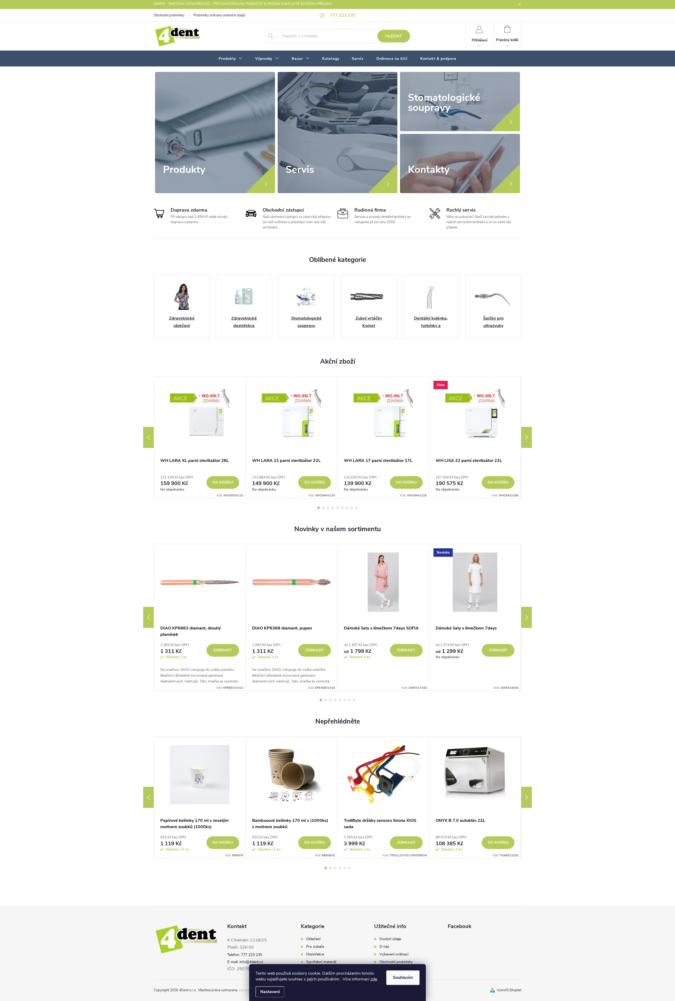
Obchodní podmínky (169, 15)
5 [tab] (337, 507)
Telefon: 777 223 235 (244, 954)
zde (373, 979)
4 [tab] (332, 507)
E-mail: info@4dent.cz (245, 961)
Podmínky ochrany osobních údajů (219, 15)
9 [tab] (356, 507)
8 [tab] (351, 507)
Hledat (393, 36)
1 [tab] (318, 507)
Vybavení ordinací (393, 954)
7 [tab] (347, 507)
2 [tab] (323, 507)
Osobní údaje (390, 939)
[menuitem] (230, 59)
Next (526, 437)
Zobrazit (223, 650)
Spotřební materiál (321, 962)
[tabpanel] (200, 437)
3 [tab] (328, 507)
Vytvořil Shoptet (509, 990)
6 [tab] (342, 507)
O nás (384, 947)
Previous (148, 437)
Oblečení (313, 939)
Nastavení (270, 992)
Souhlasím (403, 977)
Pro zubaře (315, 947)
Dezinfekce (315, 954)
